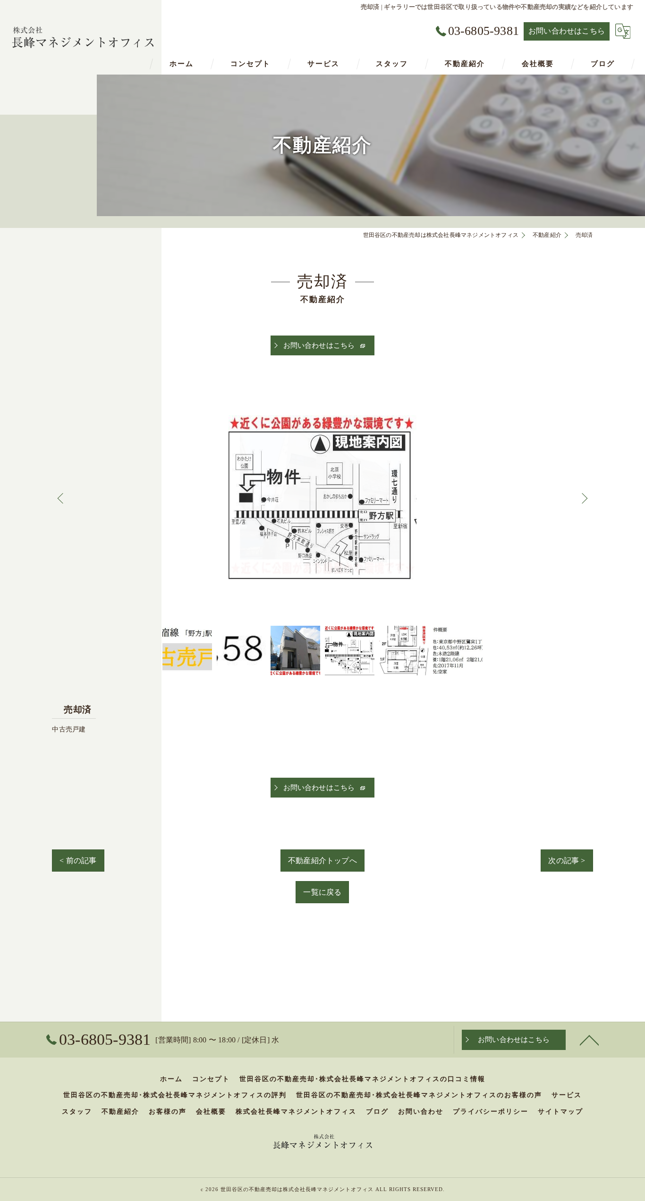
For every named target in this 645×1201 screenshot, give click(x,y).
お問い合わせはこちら (566, 31)
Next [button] (583, 497)
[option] (322, 497)
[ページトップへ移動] (589, 1039)
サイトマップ (560, 1111)
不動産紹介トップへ (322, 861)
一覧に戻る (322, 892)
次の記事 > (566, 861)
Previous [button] (61, 497)
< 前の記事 (77, 861)
